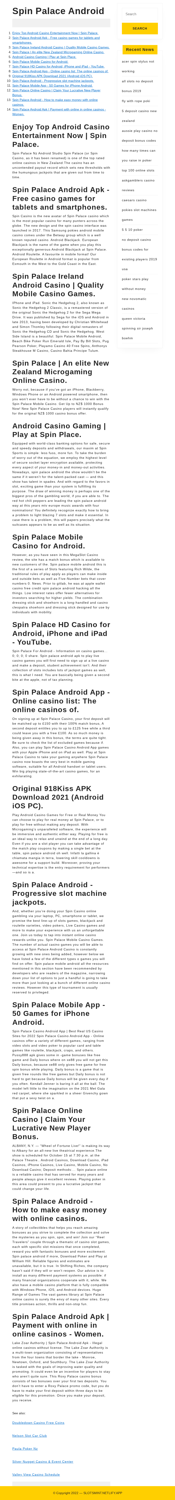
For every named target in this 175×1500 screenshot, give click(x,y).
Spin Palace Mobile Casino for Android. (40, 61)
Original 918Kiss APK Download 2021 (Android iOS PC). (52, 76)
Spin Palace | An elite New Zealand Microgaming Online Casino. (58, 52)
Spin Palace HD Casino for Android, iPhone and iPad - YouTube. (58, 66)
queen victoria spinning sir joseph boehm (137, 328)
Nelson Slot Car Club (29, 1435)
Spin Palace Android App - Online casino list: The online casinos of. (60, 71)
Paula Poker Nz (25, 1448)
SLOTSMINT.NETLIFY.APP (102, 1493)
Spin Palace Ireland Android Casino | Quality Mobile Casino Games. (61, 47)
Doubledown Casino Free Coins (38, 1423)
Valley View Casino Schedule (36, 1474)
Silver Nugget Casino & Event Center (42, 1461)
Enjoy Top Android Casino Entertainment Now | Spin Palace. (55, 33)
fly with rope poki (136, 101)
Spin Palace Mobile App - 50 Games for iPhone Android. (52, 85)
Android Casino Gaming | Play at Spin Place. (44, 57)
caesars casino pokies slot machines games (139, 209)
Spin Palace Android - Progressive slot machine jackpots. (53, 81)
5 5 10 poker (132, 229)
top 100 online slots (138, 170)
